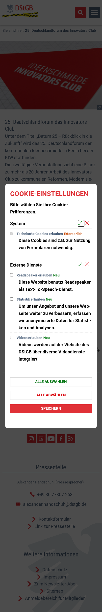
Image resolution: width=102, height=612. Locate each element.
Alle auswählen (51, 381)
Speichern (51, 408)
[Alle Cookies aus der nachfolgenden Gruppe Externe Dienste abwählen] (88, 265)
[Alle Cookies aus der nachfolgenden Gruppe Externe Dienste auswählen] (81, 265)
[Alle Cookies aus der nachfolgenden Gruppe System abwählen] (88, 223)
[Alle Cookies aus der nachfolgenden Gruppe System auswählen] (81, 223)
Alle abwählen (51, 395)
